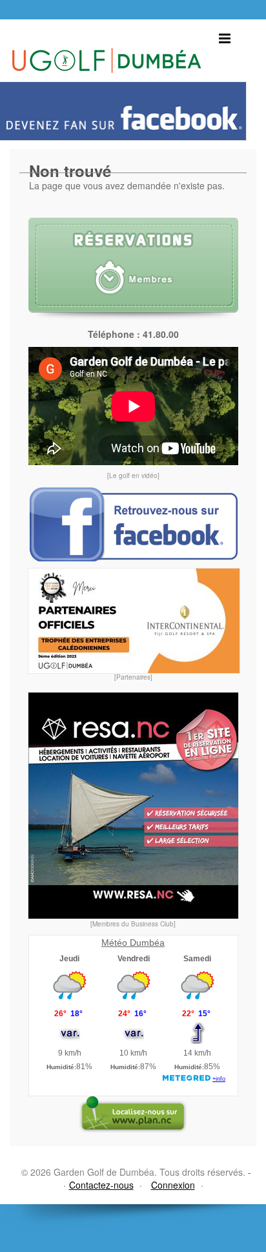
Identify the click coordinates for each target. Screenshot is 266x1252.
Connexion (173, 1184)
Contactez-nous (101, 1184)
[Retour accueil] (106, 46)
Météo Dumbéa (133, 942)
